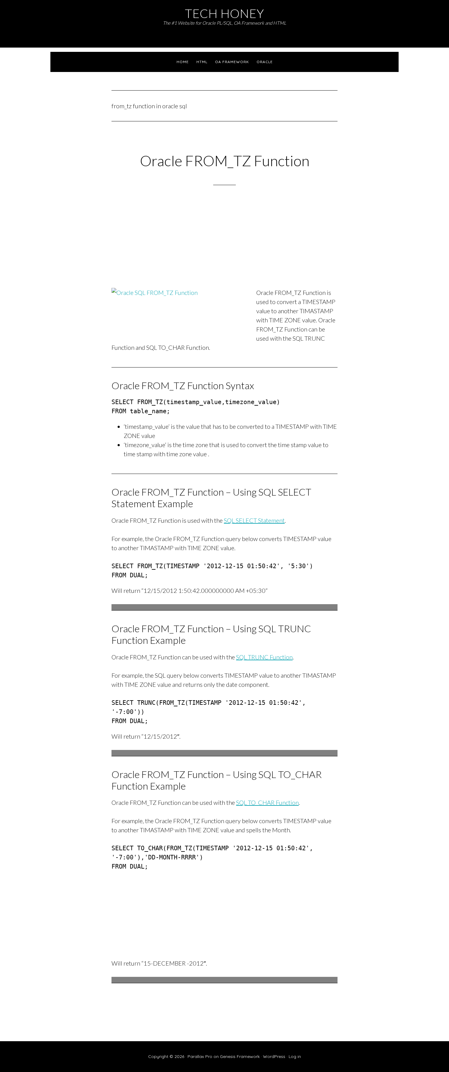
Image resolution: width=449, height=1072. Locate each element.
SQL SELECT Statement (254, 520)
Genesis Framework (240, 1056)
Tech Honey (224, 13)
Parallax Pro (200, 1056)
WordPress (274, 1056)
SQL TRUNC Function (264, 657)
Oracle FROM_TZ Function (224, 160)
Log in (295, 1056)
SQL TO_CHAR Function (267, 802)
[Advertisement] (224, 244)
